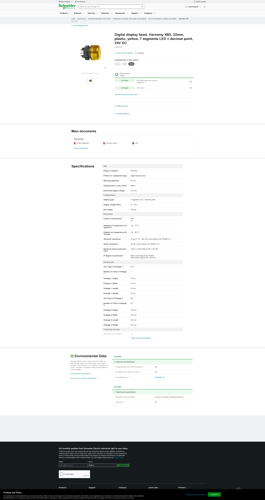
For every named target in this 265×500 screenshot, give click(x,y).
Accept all (214, 494)
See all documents (81, 148)
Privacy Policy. (118, 457)
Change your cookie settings (196, 494)
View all (80, 25)
